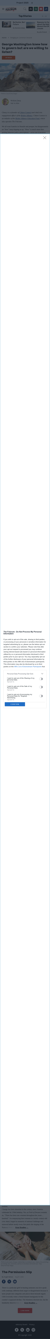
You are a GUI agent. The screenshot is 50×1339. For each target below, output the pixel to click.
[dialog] (25, 669)
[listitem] (25, 673)
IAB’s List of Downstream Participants (28, 666)
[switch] (41, 679)
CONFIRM (15, 704)
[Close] (45, 138)
